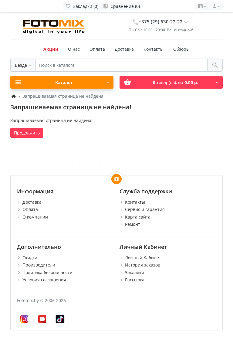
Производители (38, 265)
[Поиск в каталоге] (215, 65)
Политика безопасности (47, 272)
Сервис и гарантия (145, 209)
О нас (74, 49)
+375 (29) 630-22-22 (161, 22)
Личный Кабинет (143, 257)
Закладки (134, 272)
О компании (35, 217)
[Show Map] (116, 179)
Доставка (124, 49)
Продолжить (27, 133)
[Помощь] (202, 6)
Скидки (29, 257)
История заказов (142, 265)
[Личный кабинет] (215, 6)
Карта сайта (137, 217)
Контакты (154, 49)
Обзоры (181, 49)
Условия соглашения (44, 280)
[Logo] (54, 25)
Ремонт (132, 224)
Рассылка (134, 280)
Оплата (97, 49)
